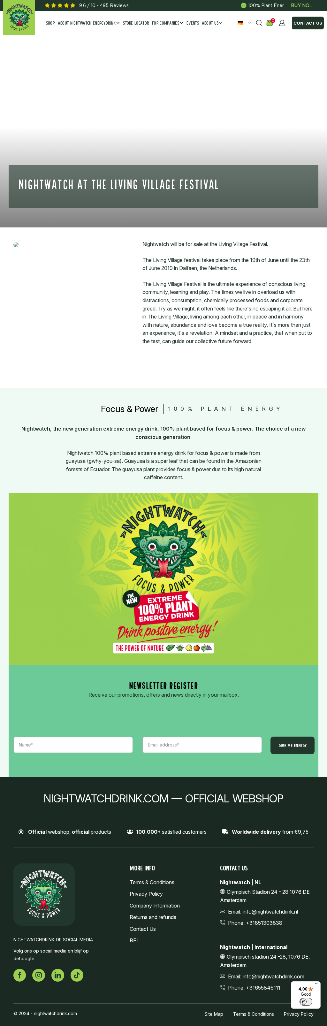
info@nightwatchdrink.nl (270, 911)
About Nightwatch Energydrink (87, 23)
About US (210, 23)
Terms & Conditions (152, 882)
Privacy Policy (146, 894)
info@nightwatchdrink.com (273, 976)
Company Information (155, 906)
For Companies (165, 23)
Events (192, 23)
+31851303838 (264, 923)
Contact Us (307, 23)
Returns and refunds (153, 917)
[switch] (306, 1002)
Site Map (214, 1014)
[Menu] (317, 985)
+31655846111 (263, 987)
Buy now (302, 5)
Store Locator (136, 23)
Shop (50, 23)
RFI (134, 941)
